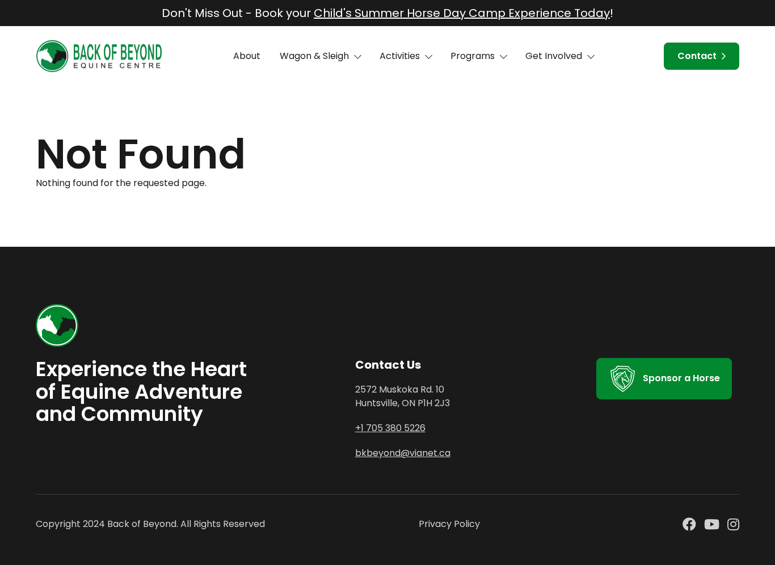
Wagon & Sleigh (314, 55)
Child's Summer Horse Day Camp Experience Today (462, 13)
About (246, 55)
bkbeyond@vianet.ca (402, 452)
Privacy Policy (449, 523)
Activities (400, 55)
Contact (697, 55)
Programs (472, 55)
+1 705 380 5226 (390, 428)
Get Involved (553, 55)
